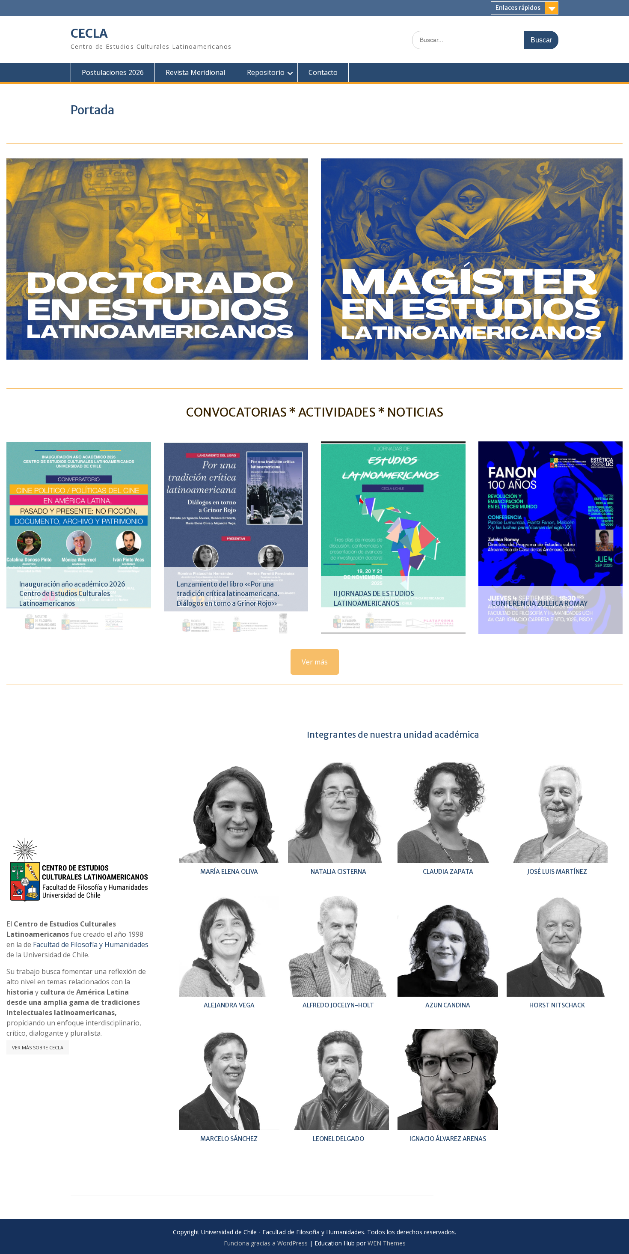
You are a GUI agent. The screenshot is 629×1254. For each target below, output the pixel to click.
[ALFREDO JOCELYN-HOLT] (338, 946)
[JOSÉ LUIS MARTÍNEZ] (557, 813)
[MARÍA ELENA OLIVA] (229, 813)
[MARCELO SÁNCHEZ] (229, 1079)
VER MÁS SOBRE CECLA (37, 1047)
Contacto (323, 72)
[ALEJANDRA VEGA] (229, 946)
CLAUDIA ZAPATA (448, 872)
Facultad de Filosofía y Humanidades (90, 944)
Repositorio (266, 72)
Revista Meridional (195, 72)
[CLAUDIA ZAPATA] (448, 813)
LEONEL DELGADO (338, 1139)
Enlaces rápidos (517, 8)
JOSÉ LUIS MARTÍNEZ (557, 872)
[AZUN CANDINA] (448, 946)
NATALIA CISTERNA (338, 872)
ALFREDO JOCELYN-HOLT (338, 1005)
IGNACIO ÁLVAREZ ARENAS (447, 1139)
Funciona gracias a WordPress (266, 1243)
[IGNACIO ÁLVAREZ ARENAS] (448, 1079)
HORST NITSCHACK (557, 1005)
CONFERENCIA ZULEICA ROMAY (539, 603)
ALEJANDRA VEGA (229, 1005)
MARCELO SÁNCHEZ (229, 1139)
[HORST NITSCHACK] (557, 946)
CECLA (89, 33)
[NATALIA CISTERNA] (338, 813)
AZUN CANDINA (447, 1005)
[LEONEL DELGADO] (338, 1079)
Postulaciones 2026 (113, 72)
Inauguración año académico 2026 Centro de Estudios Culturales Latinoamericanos (72, 594)
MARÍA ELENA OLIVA (229, 872)
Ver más (315, 662)
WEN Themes (387, 1243)
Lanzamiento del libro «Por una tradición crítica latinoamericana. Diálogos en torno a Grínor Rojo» (228, 594)
